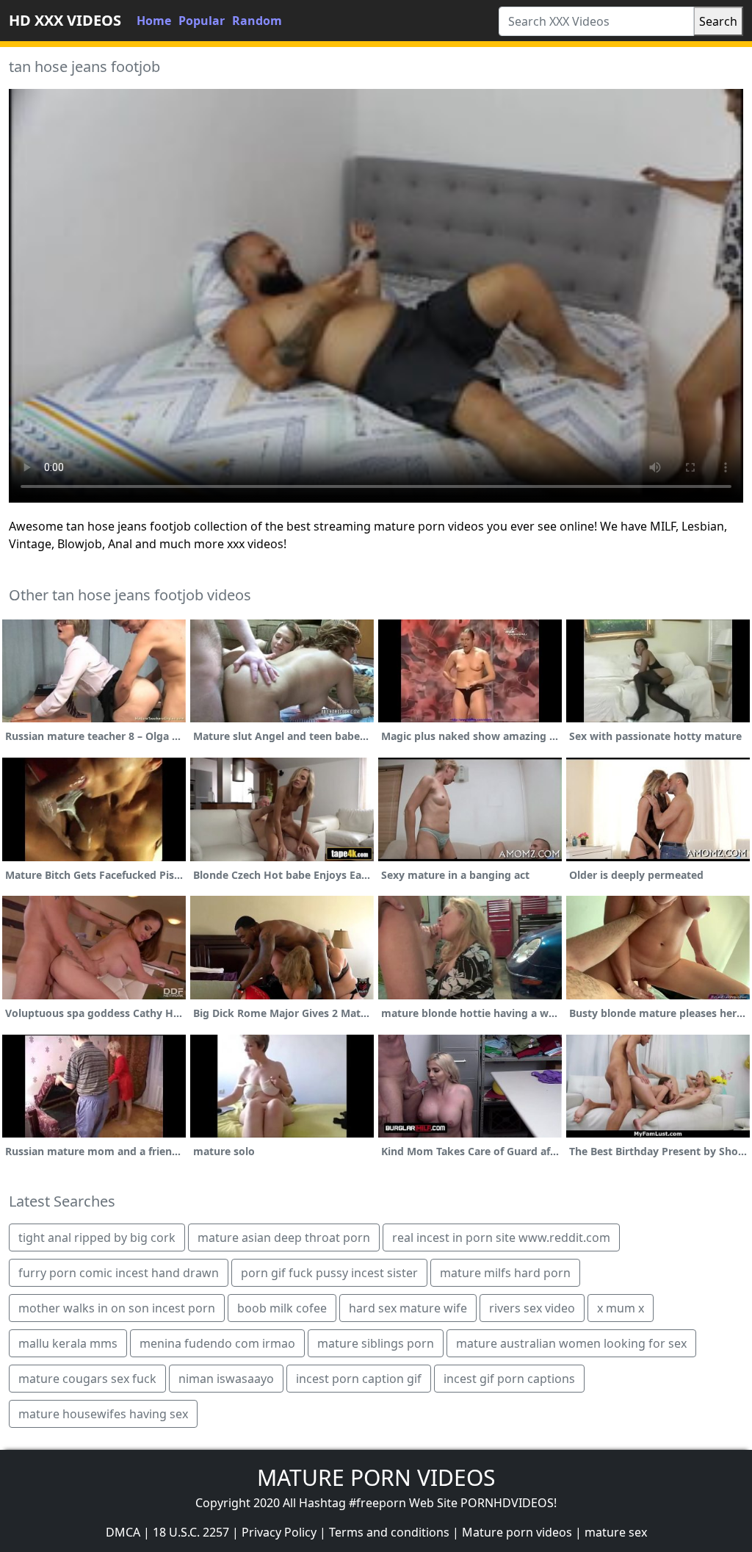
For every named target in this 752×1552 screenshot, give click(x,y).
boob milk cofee (282, 1308)
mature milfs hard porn (505, 1273)
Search (718, 21)
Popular (201, 20)
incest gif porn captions (509, 1378)
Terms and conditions (389, 1532)
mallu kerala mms (68, 1343)
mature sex (616, 1532)
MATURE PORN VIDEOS (376, 1477)
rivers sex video (532, 1308)
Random (257, 20)
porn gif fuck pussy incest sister (329, 1273)
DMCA (123, 1532)
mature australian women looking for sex (571, 1343)
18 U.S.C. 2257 (191, 1532)
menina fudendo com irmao (217, 1343)
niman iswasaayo (226, 1378)
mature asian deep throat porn (284, 1237)
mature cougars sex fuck (87, 1378)
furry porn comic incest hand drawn (118, 1273)
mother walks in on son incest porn (116, 1308)
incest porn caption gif (359, 1378)
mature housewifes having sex (103, 1414)
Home (154, 20)
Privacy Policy (279, 1532)
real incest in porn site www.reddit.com (501, 1237)
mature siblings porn (375, 1343)
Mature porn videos (517, 1532)
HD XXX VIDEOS (65, 20)
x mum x (620, 1308)
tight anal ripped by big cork (97, 1237)
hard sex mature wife (408, 1308)
